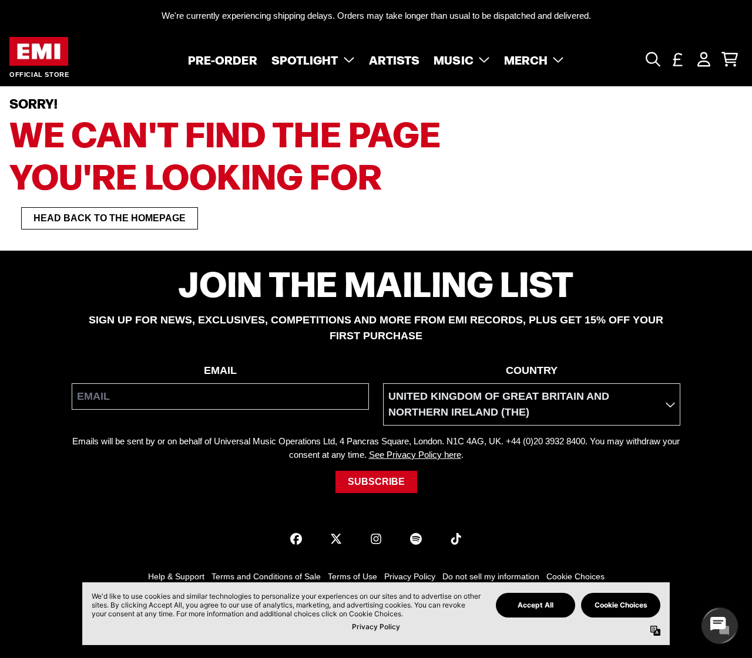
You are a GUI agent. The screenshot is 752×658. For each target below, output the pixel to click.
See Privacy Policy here (415, 455)
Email (220, 370)
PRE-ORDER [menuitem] (222, 59)
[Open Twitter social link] (336, 539)
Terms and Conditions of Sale (266, 576)
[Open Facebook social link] (296, 539)
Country (532, 370)
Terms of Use (352, 576)
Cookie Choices (575, 576)
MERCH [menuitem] (526, 59)
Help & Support (176, 576)
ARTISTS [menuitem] (394, 59)
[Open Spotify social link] (416, 539)
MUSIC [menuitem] (454, 59)
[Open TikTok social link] (456, 539)
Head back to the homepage (109, 218)
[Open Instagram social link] (376, 539)
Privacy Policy (409, 576)
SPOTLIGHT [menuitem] (304, 59)
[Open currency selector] (678, 59)
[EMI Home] (38, 51)
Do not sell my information (490, 576)
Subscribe (376, 482)
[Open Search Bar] (652, 59)
